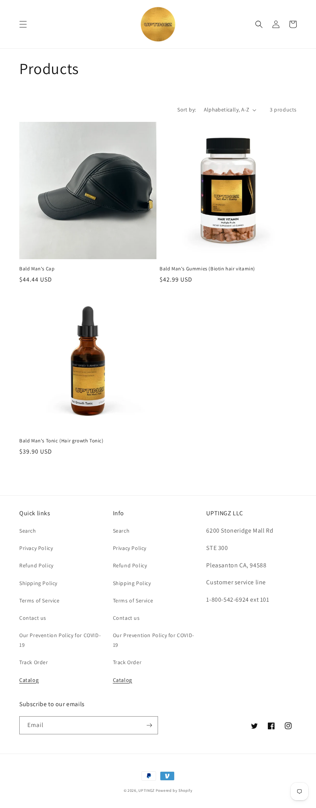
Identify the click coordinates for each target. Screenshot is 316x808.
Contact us (32, 617)
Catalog (29, 679)
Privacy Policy (36, 548)
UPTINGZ (146, 790)
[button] (23, 24)
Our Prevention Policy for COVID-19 (60, 640)
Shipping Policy (38, 583)
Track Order (33, 662)
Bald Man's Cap (36, 269)
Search (27, 530)
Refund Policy (36, 565)
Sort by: (186, 109)
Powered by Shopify (174, 790)
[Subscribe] (149, 725)
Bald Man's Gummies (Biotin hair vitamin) (207, 269)
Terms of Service (39, 600)
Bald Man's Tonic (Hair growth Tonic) (61, 441)
